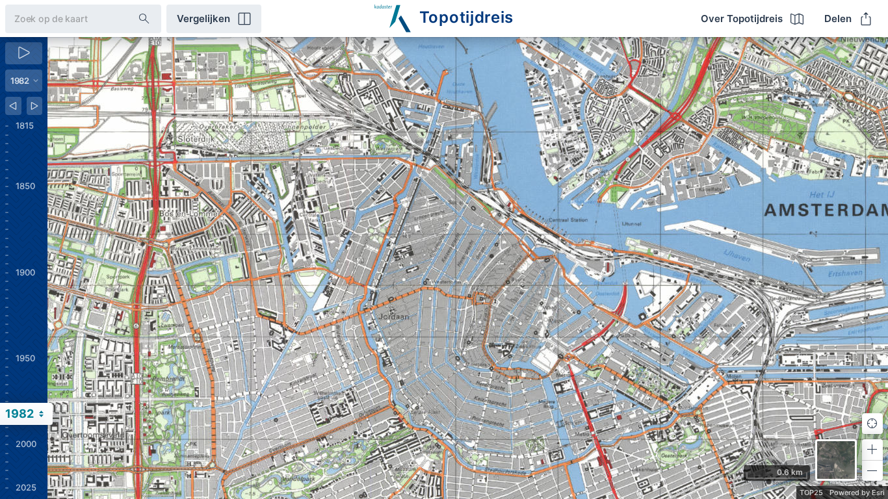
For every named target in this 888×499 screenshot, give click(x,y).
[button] (872, 449)
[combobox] (61, 18)
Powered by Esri (857, 492)
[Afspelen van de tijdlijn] (23, 53)
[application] (467, 268)
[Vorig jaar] (13, 106)
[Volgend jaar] (35, 106)
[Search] (144, 18)
